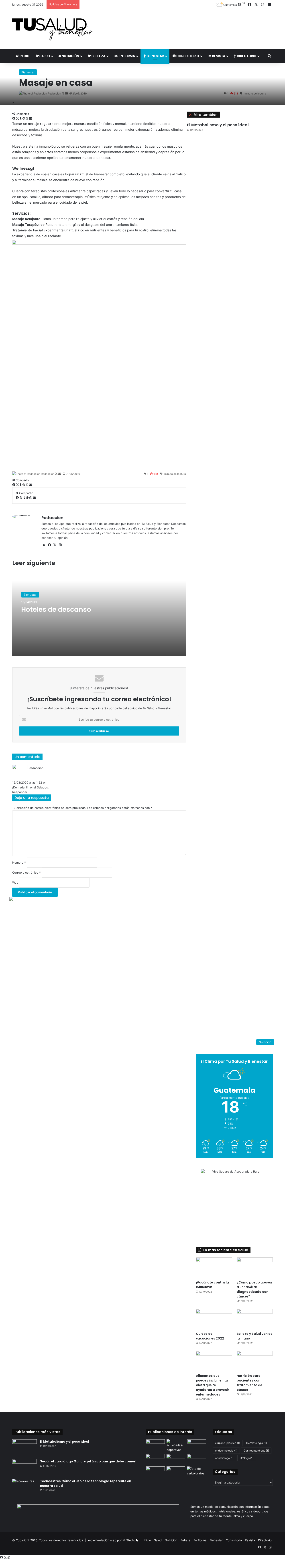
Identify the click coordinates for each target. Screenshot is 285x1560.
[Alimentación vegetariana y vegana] (155, 1471)
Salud (44, 56)
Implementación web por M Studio (111, 1540)
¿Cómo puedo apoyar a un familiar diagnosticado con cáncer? (255, 1289)
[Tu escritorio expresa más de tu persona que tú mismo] (196, 1444)
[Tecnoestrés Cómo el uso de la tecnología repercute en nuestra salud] (24, 1487)
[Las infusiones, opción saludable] (155, 1444)
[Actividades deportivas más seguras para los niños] (176, 1445)
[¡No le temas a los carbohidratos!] (196, 1471)
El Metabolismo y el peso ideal (218, 125)
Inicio (24, 56)
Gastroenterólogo (256, 1450)
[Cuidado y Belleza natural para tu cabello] (176, 1459)
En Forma (126, 56)
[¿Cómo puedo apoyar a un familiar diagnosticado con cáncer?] (255, 1267)
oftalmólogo (224, 1458)
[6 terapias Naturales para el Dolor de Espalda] (155, 1459)
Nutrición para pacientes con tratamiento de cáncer (249, 1383)
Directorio (246, 56)
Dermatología (256, 1443)
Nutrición (70, 56)
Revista (218, 56)
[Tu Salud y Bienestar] (52, 29)
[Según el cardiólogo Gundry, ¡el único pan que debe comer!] (24, 1467)
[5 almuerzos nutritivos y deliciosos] (176, 1471)
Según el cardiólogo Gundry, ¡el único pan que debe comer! (88, 1461)
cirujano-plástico (227, 1443)
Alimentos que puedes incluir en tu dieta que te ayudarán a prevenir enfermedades (212, 1385)
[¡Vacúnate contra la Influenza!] (214, 1267)
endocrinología (226, 1450)
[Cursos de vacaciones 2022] (214, 1319)
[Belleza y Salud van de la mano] (255, 1319)
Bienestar (155, 56)
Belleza (98, 56)
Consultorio (187, 56)
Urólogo (246, 1458)
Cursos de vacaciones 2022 (210, 1336)
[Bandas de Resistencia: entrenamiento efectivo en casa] (196, 1459)
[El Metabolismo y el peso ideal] (24, 1447)
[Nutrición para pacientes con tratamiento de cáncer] (255, 1361)
